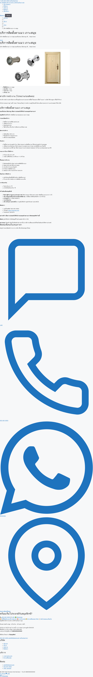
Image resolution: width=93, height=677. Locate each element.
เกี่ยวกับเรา (6, 11)
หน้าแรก (5, 18)
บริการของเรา (7, 4)
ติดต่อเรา (5, 9)
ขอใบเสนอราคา (14, 0)
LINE (12, 617)
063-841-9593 (5, 0)
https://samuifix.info (13, 210)
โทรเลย (3, 673)
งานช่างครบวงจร (7, 656)
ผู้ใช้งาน (5, 6)
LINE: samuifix (7, 668)
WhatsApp (18, 617)
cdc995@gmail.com (14, 638)
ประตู (4, 25)
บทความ (5, 7)
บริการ (5, 21)
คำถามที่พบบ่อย (7, 657)
